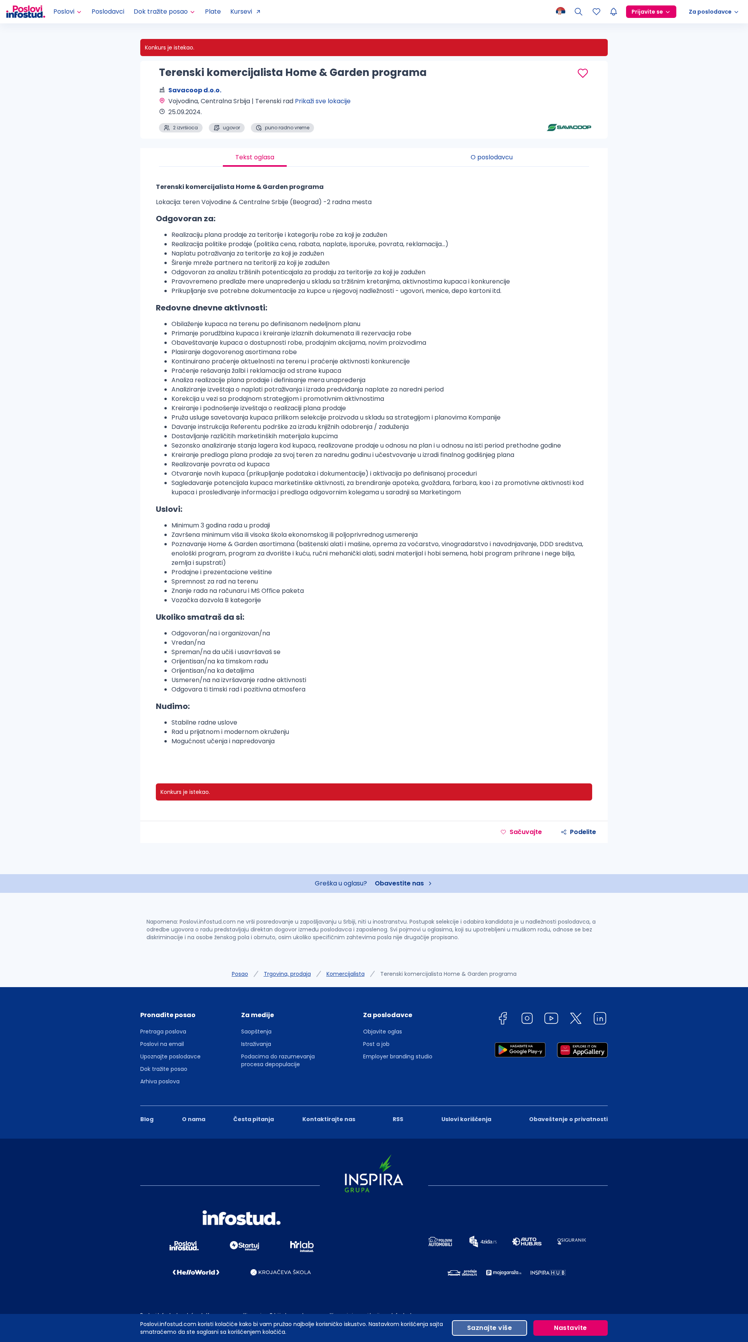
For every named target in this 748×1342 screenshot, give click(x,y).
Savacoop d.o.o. (194, 90)
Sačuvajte (526, 831)
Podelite (583, 831)
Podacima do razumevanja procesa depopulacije (278, 1060)
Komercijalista (345, 974)
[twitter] (576, 1019)
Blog (146, 1119)
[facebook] (502, 1019)
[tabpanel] (374, 467)
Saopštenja (256, 1031)
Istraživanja (256, 1044)
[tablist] (374, 157)
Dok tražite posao (163, 1069)
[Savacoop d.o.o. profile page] (568, 112)
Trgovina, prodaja (287, 974)
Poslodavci (108, 11)
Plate (213, 11)
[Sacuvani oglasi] (596, 11)
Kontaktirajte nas (328, 1119)
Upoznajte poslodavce (170, 1056)
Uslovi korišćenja (466, 1119)
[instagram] (527, 1019)
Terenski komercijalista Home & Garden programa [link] (448, 974)
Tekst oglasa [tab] (254, 157)
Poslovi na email (162, 1044)
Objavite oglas (382, 1031)
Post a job (376, 1044)
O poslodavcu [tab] (492, 157)
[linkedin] (600, 1019)
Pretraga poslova (163, 1031)
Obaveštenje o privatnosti (568, 1119)
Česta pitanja (253, 1119)
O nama (193, 1119)
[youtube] (551, 1019)
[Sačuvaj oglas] (583, 73)
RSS (398, 1119)
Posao (240, 974)
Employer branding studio (397, 1056)
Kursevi (241, 11)
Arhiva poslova (160, 1081)
